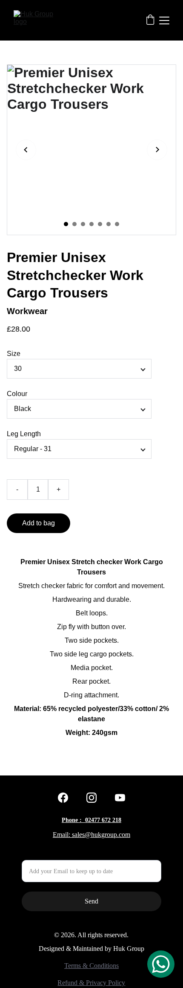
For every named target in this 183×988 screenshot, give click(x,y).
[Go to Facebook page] (63, 798)
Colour (17, 393)
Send (91, 901)
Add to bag (38, 523)
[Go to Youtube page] (120, 798)
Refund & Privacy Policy (91, 982)
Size (13, 353)
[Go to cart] (150, 20)
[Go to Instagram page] (91, 798)
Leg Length (24, 433)
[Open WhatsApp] (160, 964)
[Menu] (164, 20)
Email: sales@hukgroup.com (91, 834)
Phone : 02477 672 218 (91, 820)
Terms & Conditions (91, 965)
